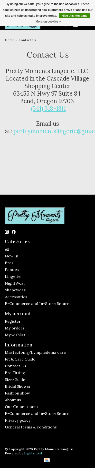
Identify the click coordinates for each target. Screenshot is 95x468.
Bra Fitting (15, 372)
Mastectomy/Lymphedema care (35, 352)
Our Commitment (21, 406)
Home (9, 40)
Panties (12, 269)
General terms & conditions (31, 427)
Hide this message (74, 15)
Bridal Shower (18, 386)
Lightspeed (33, 453)
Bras (9, 262)
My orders (14, 328)
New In (11, 256)
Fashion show (17, 393)
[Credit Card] (47, 460)
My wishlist (15, 334)
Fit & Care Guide (20, 359)
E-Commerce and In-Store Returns (38, 303)
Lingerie (12, 276)
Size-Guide (15, 379)
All (7, 249)
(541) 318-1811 (48, 108)
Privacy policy (17, 420)
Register (13, 321)
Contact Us (15, 365)
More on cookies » (48, 21)
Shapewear (15, 289)
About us (13, 399)
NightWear (15, 283)
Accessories (16, 296)
